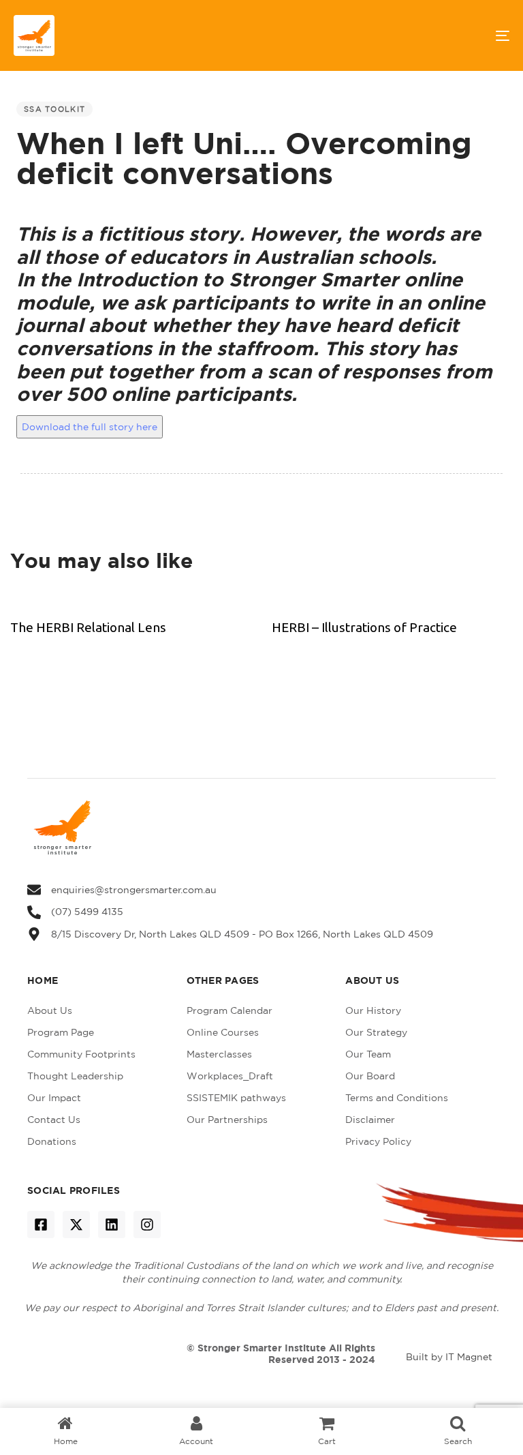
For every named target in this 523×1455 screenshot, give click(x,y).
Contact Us (53, 1119)
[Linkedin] (111, 1224)
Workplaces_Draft (230, 1075)
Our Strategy (376, 1032)
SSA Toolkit (54, 109)
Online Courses (223, 1032)
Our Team (368, 1054)
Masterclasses (219, 1054)
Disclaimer (370, 1119)
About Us (49, 1010)
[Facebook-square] (40, 1224)
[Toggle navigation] (426, 35)
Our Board (370, 1075)
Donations (51, 1141)
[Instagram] (147, 1224)
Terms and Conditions (396, 1097)
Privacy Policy (378, 1141)
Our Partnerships (227, 1119)
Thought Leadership (75, 1075)
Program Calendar (229, 1010)
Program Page (60, 1032)
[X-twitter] (76, 1224)
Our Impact (54, 1097)
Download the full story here (89, 426)
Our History (373, 1010)
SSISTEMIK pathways (236, 1097)
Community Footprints (81, 1054)
